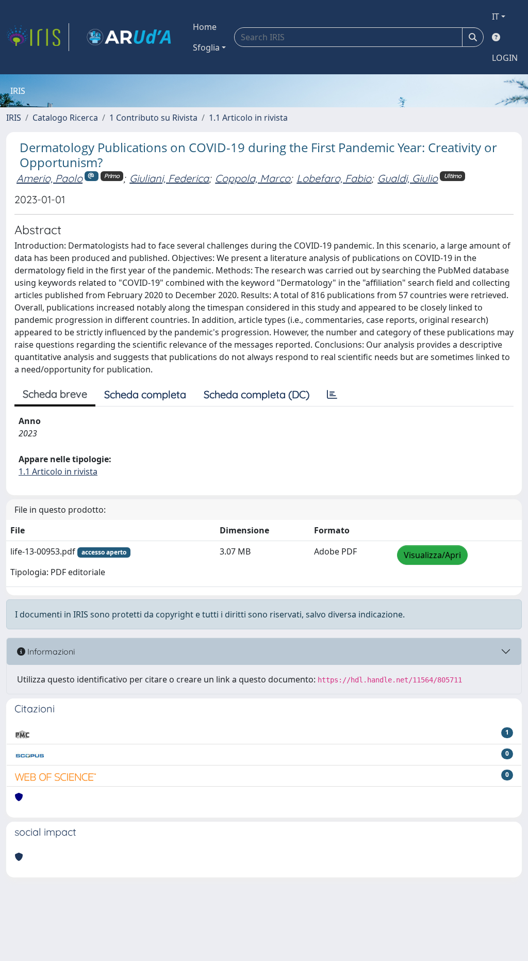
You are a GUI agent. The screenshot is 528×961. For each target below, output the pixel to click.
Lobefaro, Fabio (333, 178)
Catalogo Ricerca (65, 117)
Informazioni (50, 651)
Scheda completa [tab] (145, 394)
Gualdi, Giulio (407, 178)
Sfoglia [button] (206, 47)
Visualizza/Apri (432, 555)
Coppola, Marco (252, 178)
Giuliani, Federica (169, 178)
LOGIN (505, 57)
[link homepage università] (128, 37)
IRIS (13, 117)
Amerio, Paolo (49, 178)
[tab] (332, 394)
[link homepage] (37, 37)
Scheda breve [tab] (55, 393)
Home (205, 26)
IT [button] (495, 16)
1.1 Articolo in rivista (248, 117)
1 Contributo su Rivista (153, 117)
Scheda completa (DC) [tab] (256, 394)
